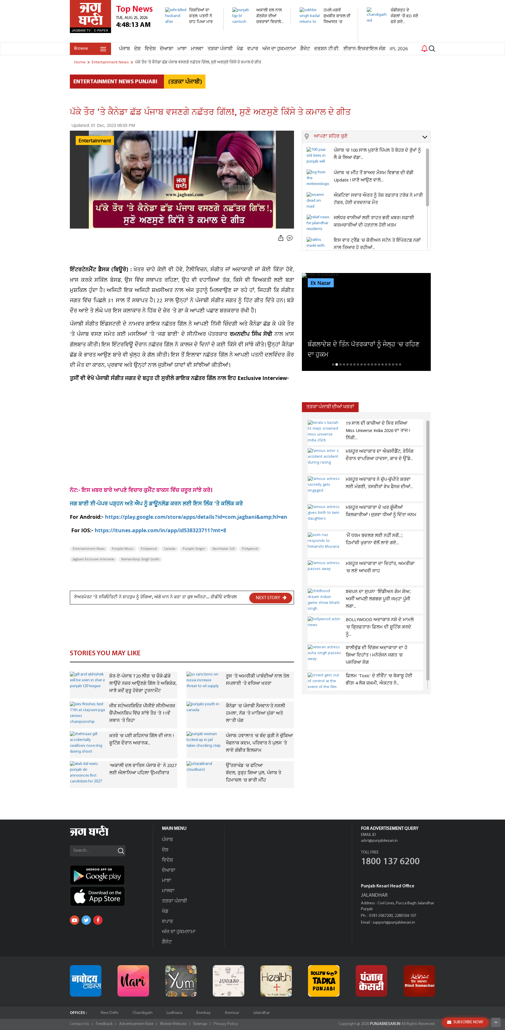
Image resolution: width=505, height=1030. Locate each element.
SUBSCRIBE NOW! (468, 1022)
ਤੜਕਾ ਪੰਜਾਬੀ (220, 49)
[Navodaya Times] (85, 981)
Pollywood (149, 549)
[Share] (280, 238)
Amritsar (232, 1013)
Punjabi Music (123, 549)
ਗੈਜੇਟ (305, 49)
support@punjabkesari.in (394, 922)
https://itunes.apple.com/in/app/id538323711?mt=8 (160, 531)
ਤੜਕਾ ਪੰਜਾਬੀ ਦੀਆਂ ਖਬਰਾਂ (330, 407)
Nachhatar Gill (223, 549)
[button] (372, 137)
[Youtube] (74, 920)
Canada (169, 549)
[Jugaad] (228, 981)
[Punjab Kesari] (371, 981)
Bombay (203, 1013)
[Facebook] (98, 920)
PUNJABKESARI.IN (385, 1024)
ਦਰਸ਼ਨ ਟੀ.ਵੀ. (326, 49)
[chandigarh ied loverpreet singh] (392, 32)
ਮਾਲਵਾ (197, 49)
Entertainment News (89, 549)
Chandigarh (142, 1013)
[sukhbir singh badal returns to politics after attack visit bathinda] (325, 39)
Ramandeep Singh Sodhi (140, 559)
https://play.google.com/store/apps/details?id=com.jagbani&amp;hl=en (196, 517)
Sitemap (200, 1024)
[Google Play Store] (111, 875)
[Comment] (290, 238)
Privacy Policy (226, 1024)
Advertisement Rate (136, 1024)
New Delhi (109, 1013)
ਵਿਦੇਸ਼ (150, 49)
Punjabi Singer (194, 549)
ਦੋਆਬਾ (166, 49)
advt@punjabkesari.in (379, 841)
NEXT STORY (268, 598)
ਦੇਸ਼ (137, 49)
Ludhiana (174, 1013)
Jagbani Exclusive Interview (93, 559)
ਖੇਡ (240, 49)
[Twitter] (86, 920)
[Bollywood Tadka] (324, 981)
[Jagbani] (97, 835)
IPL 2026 (399, 49)
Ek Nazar (321, 283)
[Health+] (276, 981)
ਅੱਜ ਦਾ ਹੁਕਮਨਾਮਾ (279, 49)
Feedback (104, 1024)
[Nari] (133, 981)
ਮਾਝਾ (182, 49)
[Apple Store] (111, 896)
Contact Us (79, 1024)
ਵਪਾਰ (252, 49)
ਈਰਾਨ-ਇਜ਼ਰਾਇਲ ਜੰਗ (364, 49)
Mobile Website (173, 1024)
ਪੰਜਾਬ (124, 49)
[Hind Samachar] (419, 981)
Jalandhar (261, 1013)
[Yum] (181, 981)
